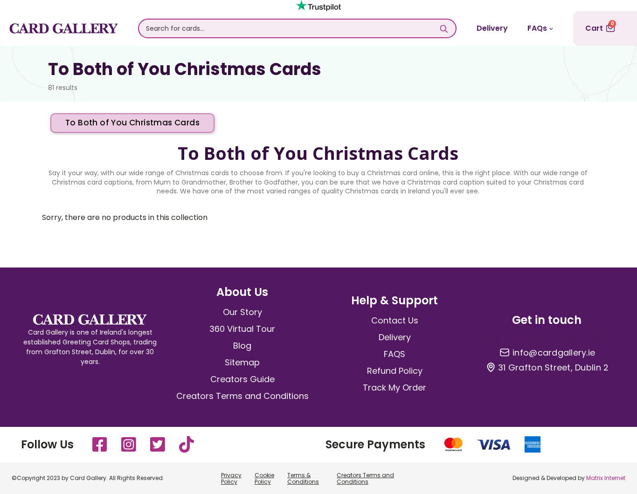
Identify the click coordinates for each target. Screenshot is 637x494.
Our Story (242, 312)
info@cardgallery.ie (553, 353)
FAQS (394, 354)
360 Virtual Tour (242, 329)
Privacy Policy (231, 478)
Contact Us (394, 320)
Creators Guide (242, 379)
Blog (242, 345)
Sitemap (242, 362)
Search (444, 28)
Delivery (492, 28)
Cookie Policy (264, 478)
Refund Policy (394, 371)
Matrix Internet (605, 478)
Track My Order (394, 387)
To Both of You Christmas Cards (132, 122)
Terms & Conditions (303, 478)
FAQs (537, 28)
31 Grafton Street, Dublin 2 (553, 368)
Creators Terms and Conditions (242, 396)
